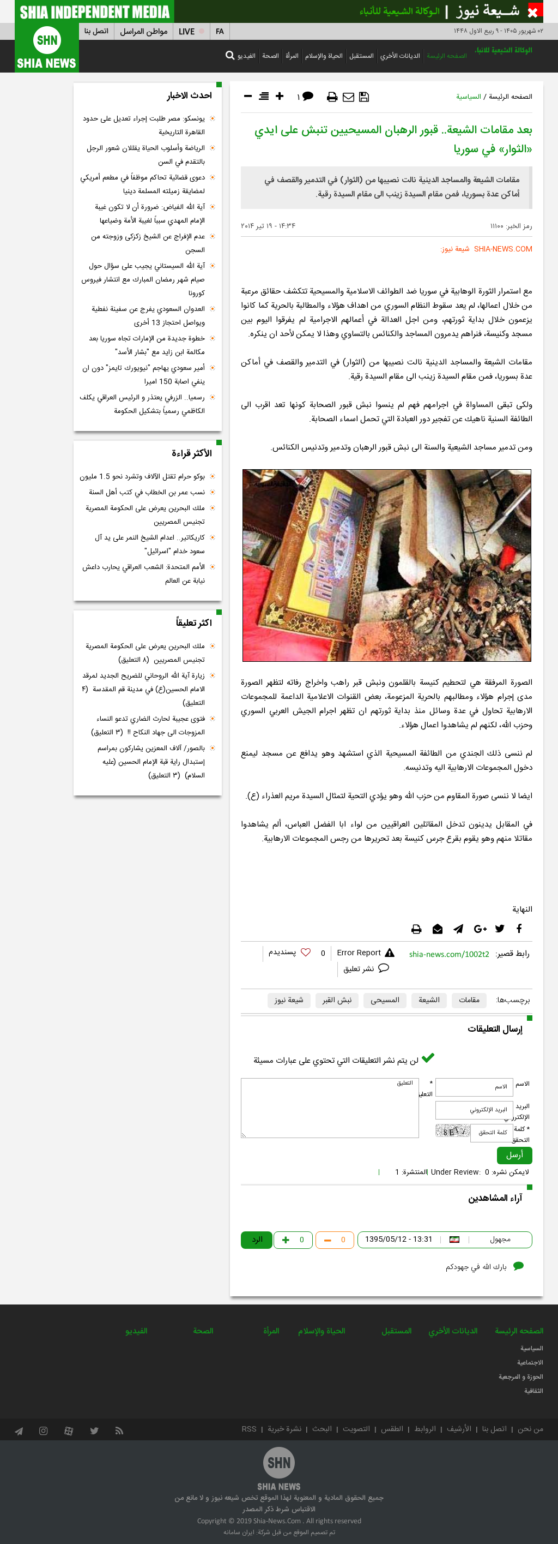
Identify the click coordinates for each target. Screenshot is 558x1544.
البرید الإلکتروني (517, 1112)
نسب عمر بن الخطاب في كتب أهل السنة (147, 493)
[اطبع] (332, 97)
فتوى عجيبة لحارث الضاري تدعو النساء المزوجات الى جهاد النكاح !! (148, 726)
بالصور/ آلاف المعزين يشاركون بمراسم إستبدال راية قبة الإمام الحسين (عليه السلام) (151, 762)
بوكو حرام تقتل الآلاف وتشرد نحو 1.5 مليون (142, 477)
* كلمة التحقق (520, 1135)
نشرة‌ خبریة (284, 1429)
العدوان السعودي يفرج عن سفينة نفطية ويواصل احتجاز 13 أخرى (148, 316)
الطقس (392, 1429)
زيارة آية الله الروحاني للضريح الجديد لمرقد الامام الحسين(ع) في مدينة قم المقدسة (143, 689)
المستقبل (361, 56)
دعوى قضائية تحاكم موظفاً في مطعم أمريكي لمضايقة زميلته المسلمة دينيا (142, 185)
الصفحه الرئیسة (447, 56)
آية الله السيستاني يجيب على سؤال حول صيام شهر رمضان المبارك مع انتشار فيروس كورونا (143, 280)
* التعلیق (424, 1089)
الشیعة (429, 1000)
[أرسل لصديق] (348, 97)
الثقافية (533, 1391)
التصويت (356, 1429)
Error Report (359, 953)
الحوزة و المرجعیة (521, 1377)
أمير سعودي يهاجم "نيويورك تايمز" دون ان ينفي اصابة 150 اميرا (143, 375)
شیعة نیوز (289, 1000)
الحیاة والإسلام (324, 56)
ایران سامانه (238, 1532)
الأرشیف (459, 1429)
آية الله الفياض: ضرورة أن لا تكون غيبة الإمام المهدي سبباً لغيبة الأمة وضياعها (150, 214)
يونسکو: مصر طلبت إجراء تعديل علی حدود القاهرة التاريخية (144, 126)
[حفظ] (364, 97)
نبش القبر (337, 1000)
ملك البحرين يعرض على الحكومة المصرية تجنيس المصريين (145, 515)
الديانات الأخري (400, 56)
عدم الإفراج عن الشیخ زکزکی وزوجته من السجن (148, 243)
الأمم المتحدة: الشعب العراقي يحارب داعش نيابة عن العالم (143, 574)
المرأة (292, 56)
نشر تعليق (359, 969)
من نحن (530, 1429)
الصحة (270, 56)
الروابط (425, 1429)
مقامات (469, 1000)
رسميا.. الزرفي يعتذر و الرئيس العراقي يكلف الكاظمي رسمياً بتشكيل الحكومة (142, 404)
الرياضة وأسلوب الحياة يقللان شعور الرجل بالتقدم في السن (146, 155)
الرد (257, 1240)
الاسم (522, 1084)
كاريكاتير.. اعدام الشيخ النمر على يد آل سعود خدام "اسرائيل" (150, 545)
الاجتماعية (530, 1362)
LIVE (187, 32)
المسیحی (385, 1000)
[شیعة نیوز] (279, 11)
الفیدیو (247, 56)
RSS (249, 1429)
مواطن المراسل (143, 32)
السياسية (468, 97)
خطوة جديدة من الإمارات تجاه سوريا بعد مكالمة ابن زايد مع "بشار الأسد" (147, 345)
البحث (322, 1429)
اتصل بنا (96, 31)
